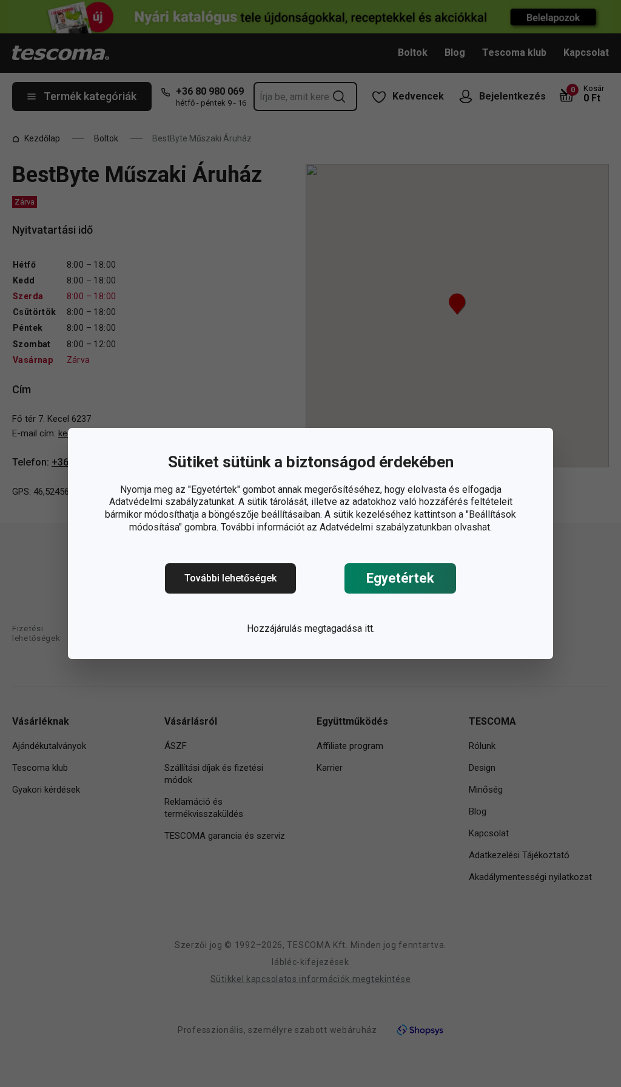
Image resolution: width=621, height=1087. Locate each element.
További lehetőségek (230, 578)
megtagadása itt (338, 628)
